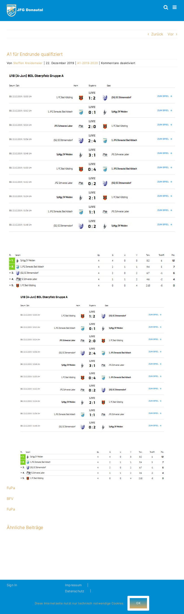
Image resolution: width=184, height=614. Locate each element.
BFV (10, 498)
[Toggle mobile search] (166, 7)
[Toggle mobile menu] (175, 7)
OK (138, 603)
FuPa (11, 488)
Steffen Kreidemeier (28, 63)
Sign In (12, 585)
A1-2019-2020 (87, 63)
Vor (171, 34)
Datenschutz (74, 591)
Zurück (157, 34)
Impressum (73, 585)
